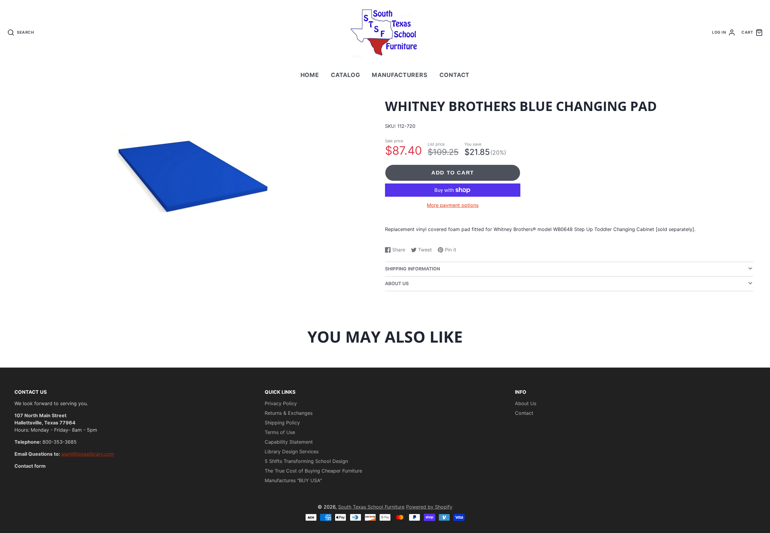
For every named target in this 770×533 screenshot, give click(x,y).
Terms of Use (280, 432)
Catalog (345, 75)
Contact (454, 75)
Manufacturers (400, 75)
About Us (525, 403)
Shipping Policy (282, 423)
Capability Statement (289, 442)
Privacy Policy (281, 403)
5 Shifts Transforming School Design (306, 461)
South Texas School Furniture (371, 507)
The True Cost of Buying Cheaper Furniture (313, 471)
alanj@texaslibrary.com (87, 454)
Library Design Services (292, 451)
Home (309, 75)
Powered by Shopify (429, 507)
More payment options (453, 205)
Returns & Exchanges (289, 413)
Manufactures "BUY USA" (293, 480)
